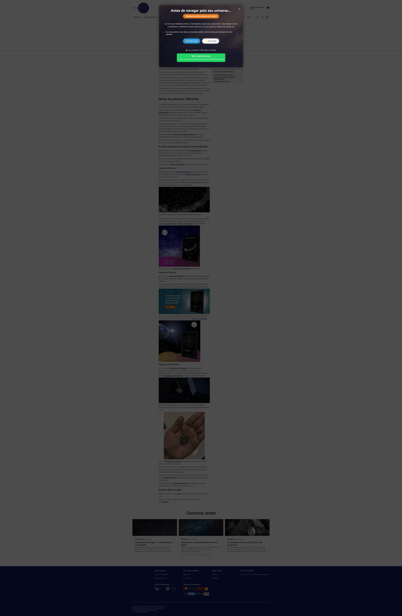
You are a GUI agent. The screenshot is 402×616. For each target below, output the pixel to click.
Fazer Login (192, 41)
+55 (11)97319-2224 (201, 56)
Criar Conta (210, 41)
